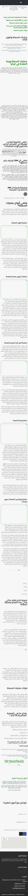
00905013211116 (22, 814)
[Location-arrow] (25, 194)
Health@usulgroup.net (18, 888)
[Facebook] (25, 834)
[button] (2, 9)
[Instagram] (21, 834)
